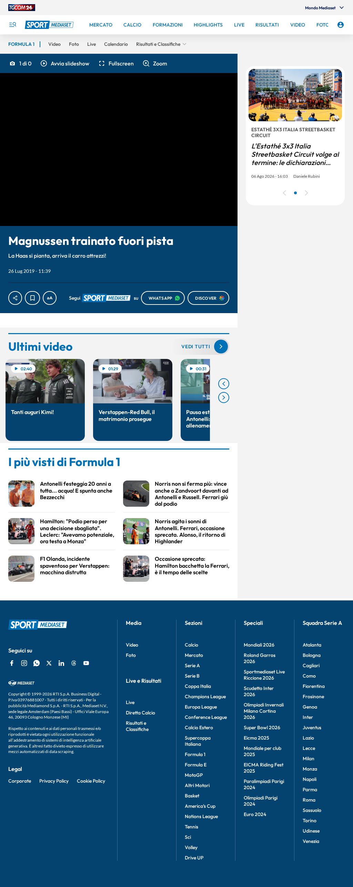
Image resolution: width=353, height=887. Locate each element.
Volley (191, 847)
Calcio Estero (199, 727)
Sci (188, 837)
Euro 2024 (255, 814)
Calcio (191, 645)
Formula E (195, 765)
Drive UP (194, 858)
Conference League (206, 717)
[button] (64, 63)
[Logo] (50, 25)
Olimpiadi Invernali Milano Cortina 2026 (264, 711)
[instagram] (24, 663)
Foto (131, 655)
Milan (308, 758)
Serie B (192, 676)
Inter (308, 717)
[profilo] (340, 25)
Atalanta (312, 645)
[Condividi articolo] (15, 298)
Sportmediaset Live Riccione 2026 (264, 675)
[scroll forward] (223, 397)
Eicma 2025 (256, 738)
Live (130, 702)
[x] (49, 663)
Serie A (192, 665)
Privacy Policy (54, 781)
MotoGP (194, 775)
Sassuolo (312, 810)
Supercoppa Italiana (198, 741)
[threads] (73, 663)
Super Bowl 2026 (262, 727)
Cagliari (311, 665)
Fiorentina (314, 686)
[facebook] (11, 663)
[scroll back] (223, 383)
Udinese (311, 831)
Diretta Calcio (140, 713)
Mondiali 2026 (259, 645)
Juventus (312, 727)
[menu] (12, 25)
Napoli (309, 779)
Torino (309, 820)
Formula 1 (195, 754)
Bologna (312, 655)
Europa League (201, 707)
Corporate (19, 781)
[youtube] (86, 663)
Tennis (191, 827)
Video (132, 645)
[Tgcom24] (21, 7)
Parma (310, 789)
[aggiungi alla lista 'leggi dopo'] (32, 298)
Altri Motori (197, 785)
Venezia (311, 841)
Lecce (309, 748)
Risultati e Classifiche (137, 726)
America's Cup (200, 806)
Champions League (205, 696)
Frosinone (313, 696)
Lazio (308, 738)
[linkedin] (61, 663)
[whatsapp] (36, 663)
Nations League (201, 816)
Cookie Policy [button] (91, 781)
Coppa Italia (198, 686)
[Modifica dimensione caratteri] (50, 298)
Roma (309, 800)
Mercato (194, 655)
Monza (310, 769)
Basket (192, 796)
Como (309, 676)
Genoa (310, 707)
